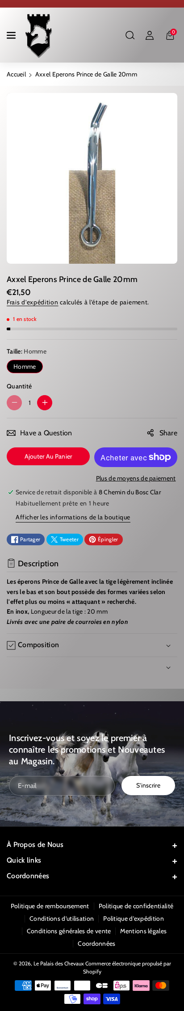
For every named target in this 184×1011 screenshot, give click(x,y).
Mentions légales (143, 931)
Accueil (16, 74)
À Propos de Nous (35, 844)
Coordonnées (28, 876)
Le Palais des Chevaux (58, 963)
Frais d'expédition (33, 302)
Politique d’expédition (133, 918)
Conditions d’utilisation (61, 918)
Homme (24, 366)
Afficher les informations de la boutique (73, 517)
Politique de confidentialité (136, 906)
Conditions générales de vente (69, 931)
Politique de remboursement (50, 906)
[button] (12, 35)
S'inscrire (148, 785)
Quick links (24, 860)
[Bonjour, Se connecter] (149, 35)
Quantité (19, 386)
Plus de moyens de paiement (136, 478)
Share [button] (168, 433)
